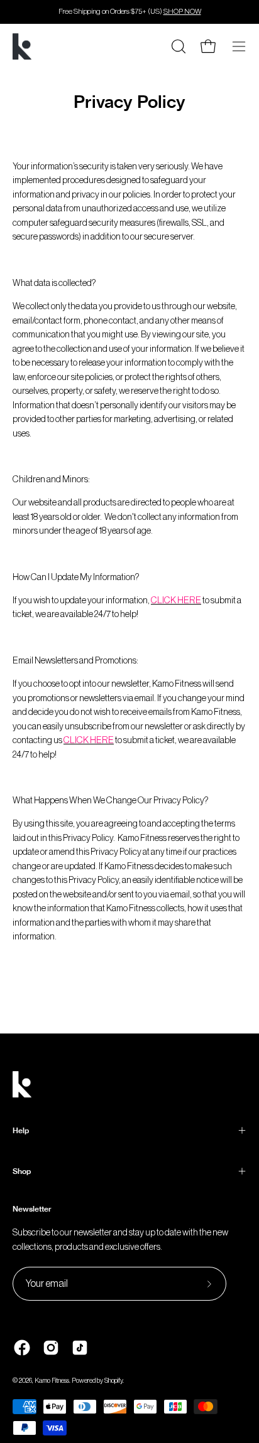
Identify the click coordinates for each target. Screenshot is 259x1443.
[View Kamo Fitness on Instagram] (50, 1347)
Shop (22, 1171)
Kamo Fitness (52, 1380)
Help (21, 1130)
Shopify (113, 1380)
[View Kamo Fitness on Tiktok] (79, 1347)
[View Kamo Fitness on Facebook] (22, 1347)
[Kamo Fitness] (22, 46)
